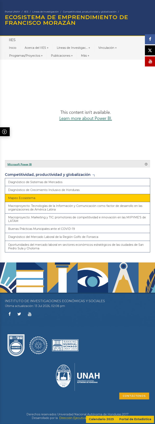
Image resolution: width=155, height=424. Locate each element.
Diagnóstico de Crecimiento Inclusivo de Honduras (44, 190)
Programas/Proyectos (26, 55)
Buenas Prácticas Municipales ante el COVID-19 (41, 229)
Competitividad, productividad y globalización (89, 11)
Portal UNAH (12, 11)
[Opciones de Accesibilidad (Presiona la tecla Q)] (5, 131)
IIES (26, 11)
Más (85, 55)
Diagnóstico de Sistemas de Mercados (35, 182)
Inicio (12, 48)
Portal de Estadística (135, 419)
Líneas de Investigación (45, 11)
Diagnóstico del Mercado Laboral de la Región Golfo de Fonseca (53, 237)
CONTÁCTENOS (134, 395)
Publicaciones (62, 55)
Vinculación (107, 48)
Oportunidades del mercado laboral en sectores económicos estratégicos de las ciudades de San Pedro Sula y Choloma (76, 246)
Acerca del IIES (36, 48)
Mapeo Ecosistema (21, 198)
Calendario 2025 (101, 419)
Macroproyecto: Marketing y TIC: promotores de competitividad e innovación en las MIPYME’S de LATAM (77, 219)
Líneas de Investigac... (73, 48)
